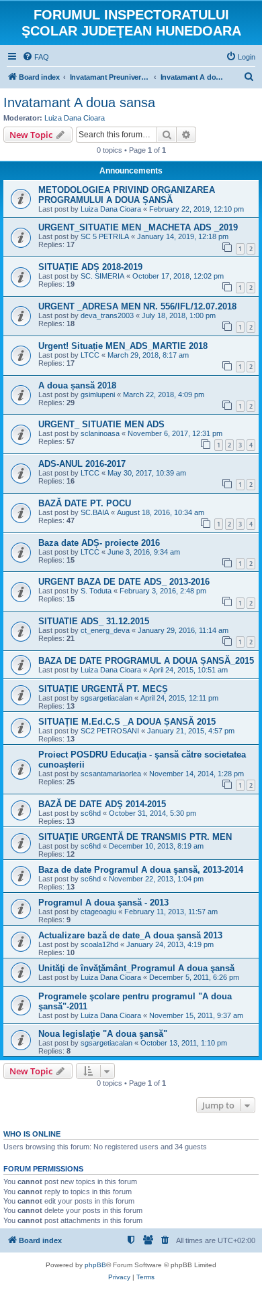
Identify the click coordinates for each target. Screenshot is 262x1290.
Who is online (31, 1134)
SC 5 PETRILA (105, 236)
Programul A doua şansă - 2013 (103, 903)
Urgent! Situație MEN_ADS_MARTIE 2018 (123, 346)
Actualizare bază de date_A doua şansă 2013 (130, 935)
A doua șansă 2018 (77, 385)
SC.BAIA (95, 512)
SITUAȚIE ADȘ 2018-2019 (90, 267)
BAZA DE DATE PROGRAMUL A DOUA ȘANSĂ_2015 (146, 661)
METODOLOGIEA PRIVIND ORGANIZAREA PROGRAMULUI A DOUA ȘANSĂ (126, 195)
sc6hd (91, 813)
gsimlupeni (98, 394)
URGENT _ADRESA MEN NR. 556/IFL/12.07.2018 (137, 306)
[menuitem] (35, 57)
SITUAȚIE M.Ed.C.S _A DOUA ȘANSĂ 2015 (127, 722)
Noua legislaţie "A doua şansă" (102, 1034)
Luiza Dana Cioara (74, 118)
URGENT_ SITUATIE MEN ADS (101, 424)
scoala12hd (99, 944)
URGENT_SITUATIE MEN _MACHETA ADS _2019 (138, 227)
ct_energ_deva (105, 630)
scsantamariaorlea (111, 774)
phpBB (95, 1265)
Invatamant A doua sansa (79, 102)
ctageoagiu (98, 912)
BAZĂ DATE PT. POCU (84, 503)
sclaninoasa (100, 433)
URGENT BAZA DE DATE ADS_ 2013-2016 (124, 582)
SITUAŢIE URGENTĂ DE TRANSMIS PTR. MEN (135, 837)
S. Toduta (96, 591)
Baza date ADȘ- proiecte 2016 (99, 543)
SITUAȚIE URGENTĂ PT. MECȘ (103, 689)
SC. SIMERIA (102, 276)
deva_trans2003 (107, 315)
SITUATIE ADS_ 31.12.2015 (93, 621)
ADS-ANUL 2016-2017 (82, 464)
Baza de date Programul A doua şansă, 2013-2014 (140, 870)
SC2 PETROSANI (110, 731)
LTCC (90, 355)
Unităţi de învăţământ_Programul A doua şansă (136, 968)
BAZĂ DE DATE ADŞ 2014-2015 (102, 804)
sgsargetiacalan (106, 698)
